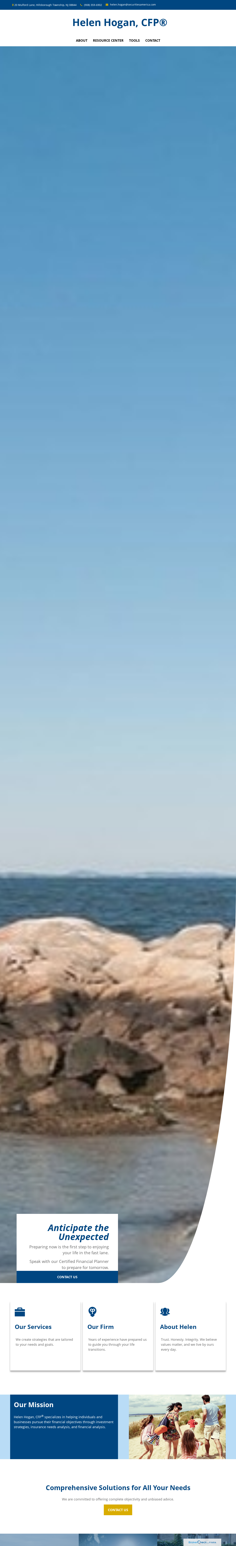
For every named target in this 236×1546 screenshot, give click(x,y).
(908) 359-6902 (93, 5)
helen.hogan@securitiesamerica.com (133, 4)
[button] (81, 40)
